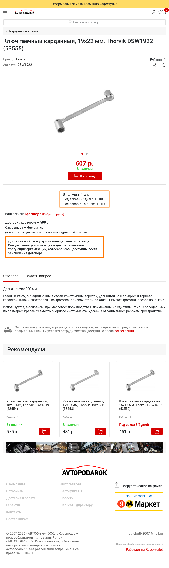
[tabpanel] (84, 111)
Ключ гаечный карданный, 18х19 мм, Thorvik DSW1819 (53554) (27, 405)
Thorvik (19, 59)
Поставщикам (17, 519)
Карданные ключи (23, 31)
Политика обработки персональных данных (139, 544)
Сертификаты (71, 491)
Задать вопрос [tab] (38, 276)
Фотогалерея (70, 484)
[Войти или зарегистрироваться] (154, 12)
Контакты (14, 512)
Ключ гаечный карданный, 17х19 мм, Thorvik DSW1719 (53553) (84, 405)
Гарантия (13, 505)
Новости (66, 498)
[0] (164, 12)
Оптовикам (15, 491)
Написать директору (76, 505)
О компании (15, 484)
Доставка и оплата (21, 498)
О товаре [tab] (11, 276)
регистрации (124, 331)
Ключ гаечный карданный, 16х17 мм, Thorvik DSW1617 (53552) (140, 405)
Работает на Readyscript (144, 550)
